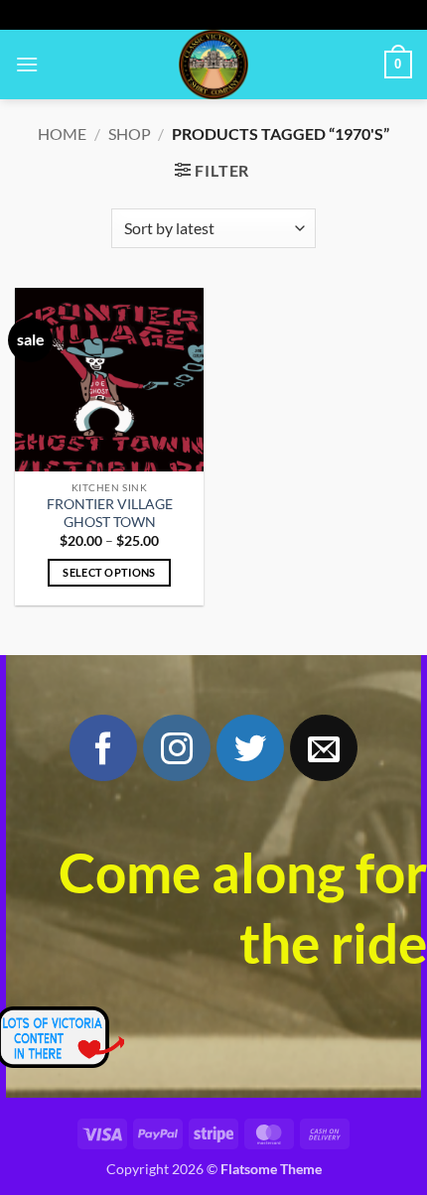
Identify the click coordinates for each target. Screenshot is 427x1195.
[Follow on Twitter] (250, 748)
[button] (27, 64)
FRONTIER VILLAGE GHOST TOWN (110, 513)
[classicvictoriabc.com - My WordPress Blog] (213, 64)
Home (62, 133)
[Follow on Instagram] (177, 748)
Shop (129, 133)
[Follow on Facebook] (103, 748)
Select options (109, 572)
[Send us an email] (323, 748)
